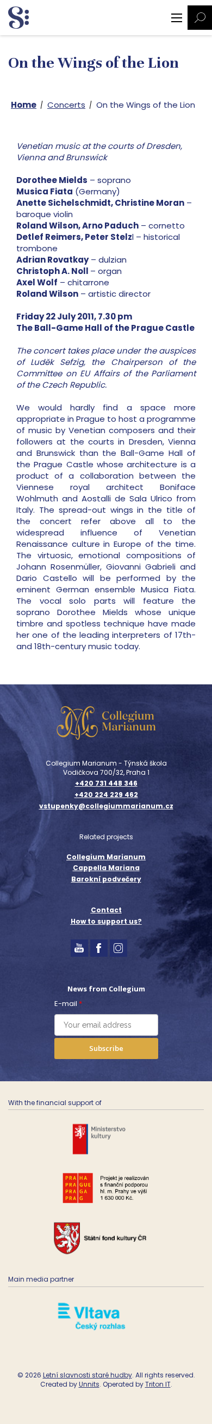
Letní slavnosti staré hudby (87, 1375)
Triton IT (158, 1384)
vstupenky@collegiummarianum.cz (106, 806)
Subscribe (106, 1048)
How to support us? (106, 921)
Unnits (89, 1384)
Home (23, 104)
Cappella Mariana (106, 867)
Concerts (66, 104)
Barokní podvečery (106, 879)
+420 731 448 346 (106, 783)
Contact (106, 910)
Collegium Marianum (106, 856)
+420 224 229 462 (106, 795)
